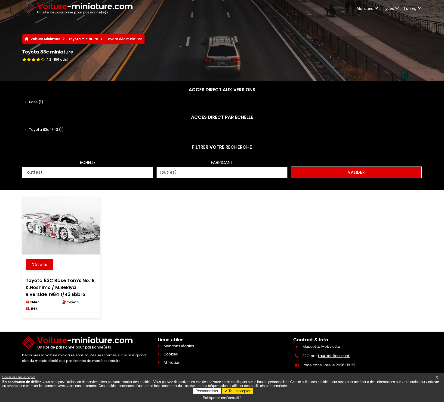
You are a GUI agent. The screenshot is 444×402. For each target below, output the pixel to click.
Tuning (409, 8)
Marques (364, 8)
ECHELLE (88, 162)
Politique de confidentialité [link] (222, 398)
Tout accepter (239, 391)
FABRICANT (222, 162)
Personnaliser (206, 391)
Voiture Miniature (45, 39)
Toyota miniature (83, 39)
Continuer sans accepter (18, 377)
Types (388, 8)
